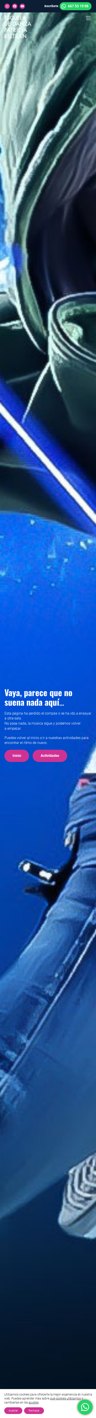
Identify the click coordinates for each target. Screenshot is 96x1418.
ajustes (33, 1402)
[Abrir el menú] (88, 18)
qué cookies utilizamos (65, 1398)
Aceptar (13, 1410)
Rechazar (34, 1410)
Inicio (17, 755)
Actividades (50, 755)
